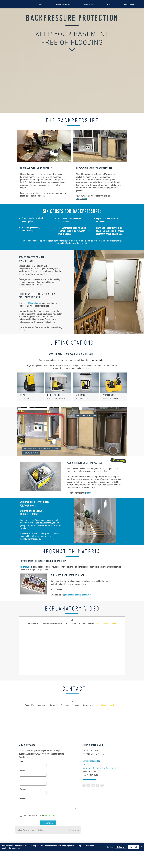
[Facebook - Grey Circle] (84, 785)
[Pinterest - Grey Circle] (97, 785)
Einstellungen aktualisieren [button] (105, 623)
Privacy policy (14, 848)
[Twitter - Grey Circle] (93, 785)
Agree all (133, 847)
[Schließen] (141, 846)
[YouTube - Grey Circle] (88, 785)
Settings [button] (110, 847)
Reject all (121, 847)
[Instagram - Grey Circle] (102, 785)
